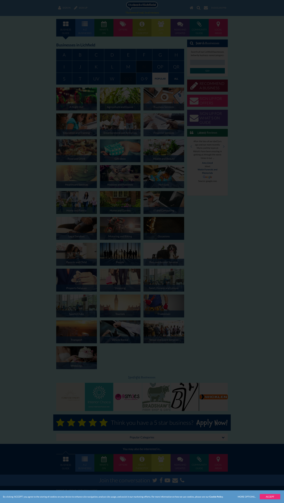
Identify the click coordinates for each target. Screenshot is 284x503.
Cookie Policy (216, 496)
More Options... (247, 496)
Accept (270, 496)
